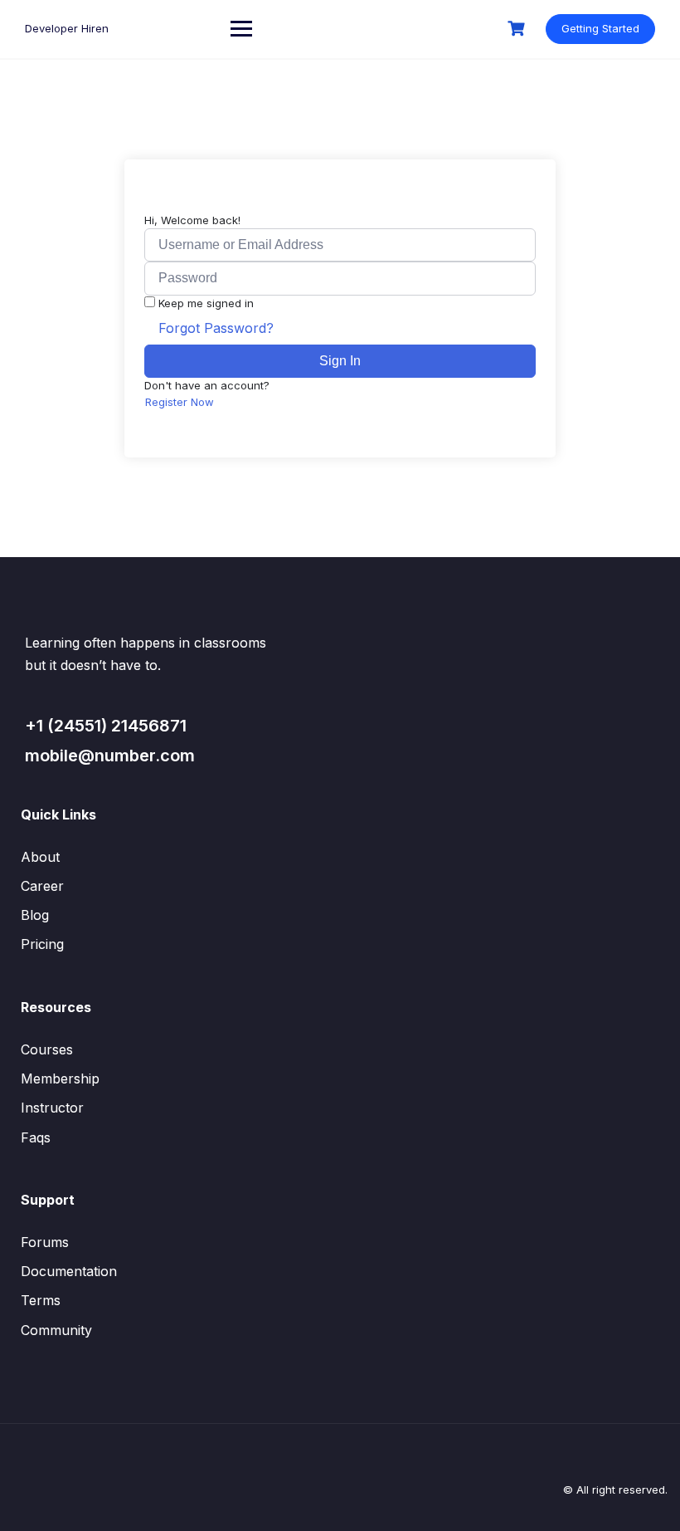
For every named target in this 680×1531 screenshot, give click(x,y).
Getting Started (600, 28)
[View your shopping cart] (518, 29)
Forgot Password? (216, 328)
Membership (60, 1078)
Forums (45, 1242)
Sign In (340, 361)
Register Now (179, 401)
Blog (35, 915)
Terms (41, 1300)
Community (56, 1330)
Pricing (42, 944)
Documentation (69, 1271)
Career (42, 886)
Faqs (36, 1137)
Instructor (52, 1107)
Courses (47, 1049)
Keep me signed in (206, 303)
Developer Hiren (67, 28)
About (40, 857)
